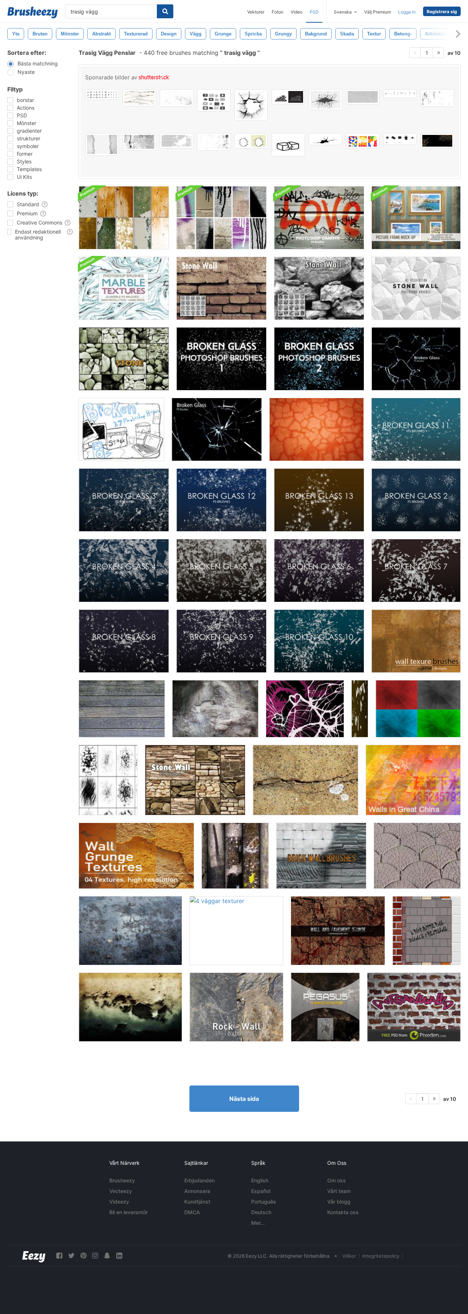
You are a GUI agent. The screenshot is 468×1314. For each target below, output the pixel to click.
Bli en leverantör (128, 1212)
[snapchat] (107, 1255)
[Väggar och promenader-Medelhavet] (417, 856)
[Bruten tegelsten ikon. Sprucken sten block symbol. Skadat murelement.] (288, 144)
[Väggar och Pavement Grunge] (338, 930)
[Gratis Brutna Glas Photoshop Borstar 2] (416, 500)
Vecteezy (120, 1191)
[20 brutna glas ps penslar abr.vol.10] (216, 429)
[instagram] (95, 1255)
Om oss (336, 1180)
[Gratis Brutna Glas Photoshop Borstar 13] (319, 500)
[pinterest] (83, 1255)
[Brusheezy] (32, 12)
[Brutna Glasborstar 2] (319, 358)
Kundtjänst (197, 1201)
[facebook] (59, 1255)
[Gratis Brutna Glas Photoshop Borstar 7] (416, 570)
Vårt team (339, 1191)
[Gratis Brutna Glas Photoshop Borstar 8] (124, 641)
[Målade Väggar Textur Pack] (124, 217)
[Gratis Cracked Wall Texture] (305, 780)
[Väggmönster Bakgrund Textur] (414, 1007)
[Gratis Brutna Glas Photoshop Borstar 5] (221, 570)
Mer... (258, 1223)
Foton (277, 12)
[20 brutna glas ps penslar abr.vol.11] (416, 358)
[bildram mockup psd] (416, 217)
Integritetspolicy (380, 1256)
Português (263, 1201)
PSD (314, 12)
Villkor (349, 1256)
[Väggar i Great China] (413, 780)
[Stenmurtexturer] (236, 1007)
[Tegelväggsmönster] (426, 930)
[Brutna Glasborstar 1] (221, 358)
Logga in (407, 12)
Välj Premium (377, 12)
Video (296, 12)
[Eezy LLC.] (33, 1255)
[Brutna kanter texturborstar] (108, 780)
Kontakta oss (343, 1212)
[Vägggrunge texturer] (136, 856)
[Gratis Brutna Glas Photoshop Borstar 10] (319, 641)
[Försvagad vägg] (215, 708)
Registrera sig (442, 11)
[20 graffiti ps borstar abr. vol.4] (319, 217)
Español (260, 1191)
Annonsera (197, 1191)
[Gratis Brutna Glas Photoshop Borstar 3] (124, 500)
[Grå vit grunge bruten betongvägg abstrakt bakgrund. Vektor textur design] (102, 144)
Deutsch (261, 1212)
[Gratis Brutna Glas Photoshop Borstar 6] (319, 570)
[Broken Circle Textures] (418, 708)
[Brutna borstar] (121, 429)
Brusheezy (122, 1180)
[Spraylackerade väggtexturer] (221, 217)
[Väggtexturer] (416, 641)
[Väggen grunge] (130, 930)
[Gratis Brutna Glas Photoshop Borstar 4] (124, 570)
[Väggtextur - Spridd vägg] (316, 429)
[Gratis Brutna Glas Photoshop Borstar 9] (221, 641)
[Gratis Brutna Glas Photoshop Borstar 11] (416, 429)
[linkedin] (119, 1255)
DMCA (192, 1212)
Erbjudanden (199, 1180)
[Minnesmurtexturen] (325, 1007)
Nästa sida (244, 1098)
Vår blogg (339, 1201)
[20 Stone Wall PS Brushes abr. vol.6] (195, 780)
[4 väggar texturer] (236, 930)
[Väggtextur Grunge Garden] (130, 1007)
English (259, 1180)
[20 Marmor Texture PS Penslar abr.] (124, 288)
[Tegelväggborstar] (321, 856)
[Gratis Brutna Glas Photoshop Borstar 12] (221, 500)
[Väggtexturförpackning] (235, 856)
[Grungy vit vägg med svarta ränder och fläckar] (437, 98)
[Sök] (165, 11)
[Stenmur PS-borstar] (221, 288)
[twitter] (71, 1255)
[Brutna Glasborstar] (359, 708)
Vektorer (255, 12)
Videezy (119, 1201)
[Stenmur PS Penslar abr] (319, 288)
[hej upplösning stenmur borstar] (416, 288)
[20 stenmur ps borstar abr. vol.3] (124, 358)
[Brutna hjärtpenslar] (305, 708)
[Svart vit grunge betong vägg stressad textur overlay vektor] (214, 142)
